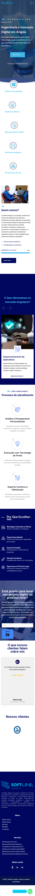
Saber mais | (16, 54)
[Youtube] (22, 867)
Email (3, 622)
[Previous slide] (3, 308)
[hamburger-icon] (32, 3)
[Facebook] (12, 867)
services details (17, 374)
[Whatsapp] (30, 891)
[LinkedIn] (17, 867)
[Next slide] (10, 308)
